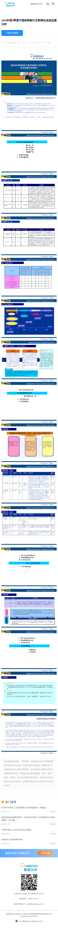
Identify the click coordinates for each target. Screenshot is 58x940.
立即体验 (45, 853)
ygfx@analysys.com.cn (35, 904)
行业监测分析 (10, 42)
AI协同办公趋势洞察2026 (12, 839)
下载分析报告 (12, 33)
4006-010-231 (36, 4)
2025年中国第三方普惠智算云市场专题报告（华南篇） (24, 807)
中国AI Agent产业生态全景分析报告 (16, 829)
